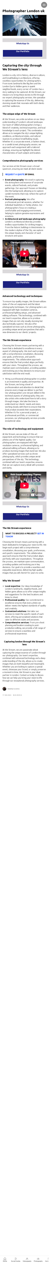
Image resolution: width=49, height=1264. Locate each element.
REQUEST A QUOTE (15, 174)
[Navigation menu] (44, 5)
